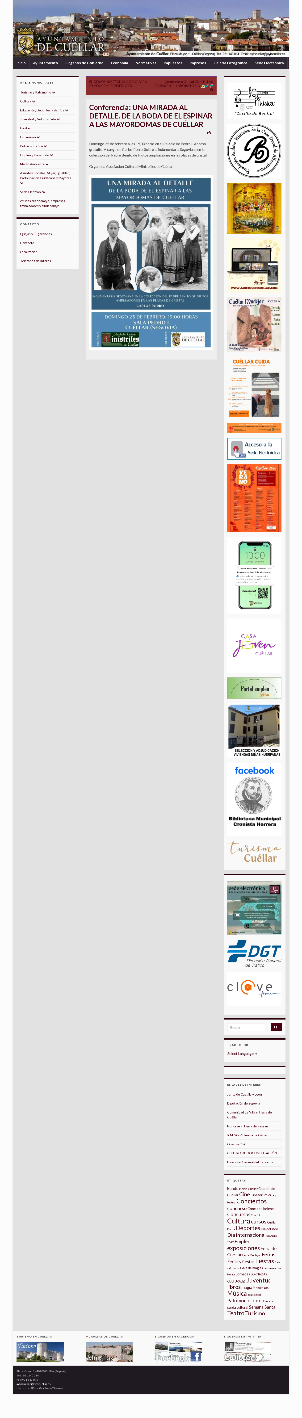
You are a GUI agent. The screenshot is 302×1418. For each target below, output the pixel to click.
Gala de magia (250, 1268)
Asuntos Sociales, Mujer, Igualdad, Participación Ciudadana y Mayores (45, 175)
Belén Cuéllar (248, 1189)
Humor (231, 1274)
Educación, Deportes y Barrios (42, 110)
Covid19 (255, 1215)
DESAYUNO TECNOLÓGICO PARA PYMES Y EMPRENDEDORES (118, 84)
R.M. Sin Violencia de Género (248, 1135)
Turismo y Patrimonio (36, 92)
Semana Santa (262, 1307)
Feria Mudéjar (251, 1255)
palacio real (254, 1294)
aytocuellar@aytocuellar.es (34, 1384)
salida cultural (237, 1307)
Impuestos (173, 62)
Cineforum (259, 1195)
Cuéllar (272, 1222)
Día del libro (269, 1229)
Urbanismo (28, 137)
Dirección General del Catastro (250, 1162)
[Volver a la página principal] (151, 28)
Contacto (27, 243)
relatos (269, 1301)
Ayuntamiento (45, 62)
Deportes (248, 1227)
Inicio (21, 62)
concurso (237, 1208)
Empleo (243, 1241)
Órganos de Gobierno (84, 62)
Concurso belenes (261, 1208)
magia (246, 1287)
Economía (119, 62)
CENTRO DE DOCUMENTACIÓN (252, 1153)
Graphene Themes (51, 1388)
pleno (257, 1300)
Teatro (235, 1313)
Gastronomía (271, 1268)
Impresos (198, 62)
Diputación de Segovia (243, 1103)
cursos (258, 1221)
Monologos (260, 1288)
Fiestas (25, 128)
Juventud (259, 1280)
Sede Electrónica (269, 62)
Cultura (26, 101)
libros (234, 1287)
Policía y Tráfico (32, 146)
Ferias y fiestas (241, 1261)
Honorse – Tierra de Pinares (247, 1126)
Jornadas (243, 1274)
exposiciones (243, 1247)
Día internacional (246, 1235)
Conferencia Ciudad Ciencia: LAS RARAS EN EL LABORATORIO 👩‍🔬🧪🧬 (184, 84)
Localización (29, 252)
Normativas (145, 62)
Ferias (268, 1254)
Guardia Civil (236, 1144)
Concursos (238, 1214)
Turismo (255, 1313)
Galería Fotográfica (230, 62)
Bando (233, 1188)
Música (237, 1293)
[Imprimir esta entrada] (209, 132)
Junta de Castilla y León (244, 1094)
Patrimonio (239, 1300)
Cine (244, 1194)
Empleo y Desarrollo (35, 155)
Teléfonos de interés (35, 261)
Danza (231, 1229)
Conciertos (251, 1201)
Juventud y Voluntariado (38, 119)
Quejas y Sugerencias (36, 234)
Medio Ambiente (32, 164)
